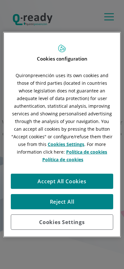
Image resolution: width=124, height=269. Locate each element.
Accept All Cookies (62, 181)
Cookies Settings (62, 221)
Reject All (62, 201)
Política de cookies (86, 152)
